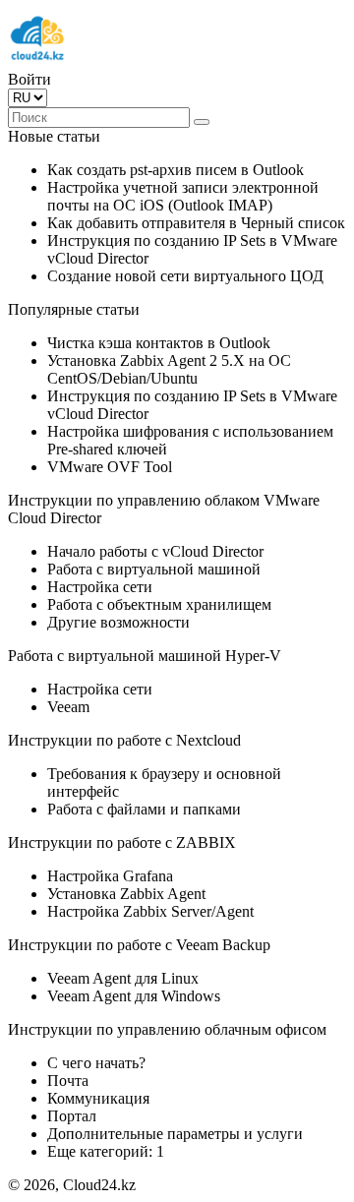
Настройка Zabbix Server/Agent (150, 911)
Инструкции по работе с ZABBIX (122, 842)
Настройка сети (99, 586)
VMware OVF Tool (109, 466)
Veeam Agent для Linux (123, 978)
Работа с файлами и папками (144, 809)
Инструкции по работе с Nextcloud (124, 740)
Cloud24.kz (99, 1184)
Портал (71, 1116)
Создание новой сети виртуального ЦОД (185, 276)
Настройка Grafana (110, 876)
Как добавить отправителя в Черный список (196, 222)
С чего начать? (96, 1062)
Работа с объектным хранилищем (159, 604)
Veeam (68, 706)
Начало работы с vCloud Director (155, 551)
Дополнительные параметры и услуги (175, 1133)
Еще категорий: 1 (105, 1151)
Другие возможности (118, 622)
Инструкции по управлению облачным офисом (167, 1029)
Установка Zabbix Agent (126, 893)
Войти (29, 79)
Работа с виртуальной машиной (154, 569)
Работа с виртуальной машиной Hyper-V (144, 655)
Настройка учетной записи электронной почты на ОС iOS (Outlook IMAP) (183, 196)
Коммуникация (98, 1098)
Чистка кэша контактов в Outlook (158, 342)
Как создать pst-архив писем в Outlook (175, 169)
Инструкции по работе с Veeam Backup (139, 944)
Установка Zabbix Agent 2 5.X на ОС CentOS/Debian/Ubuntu (169, 369)
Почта (67, 1080)
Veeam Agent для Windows (133, 996)
